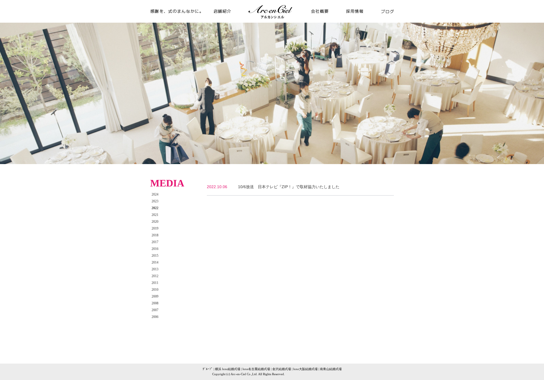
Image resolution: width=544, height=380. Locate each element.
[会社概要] (317, 20)
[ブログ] (383, 20)
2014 (155, 262)
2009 (155, 296)
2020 (155, 222)
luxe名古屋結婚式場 (256, 369)
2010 (155, 290)
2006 (155, 317)
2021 (155, 215)
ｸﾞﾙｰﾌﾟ (208, 369)
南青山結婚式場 (331, 369)
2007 (155, 310)
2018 (155, 235)
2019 (155, 228)
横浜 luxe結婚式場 (227, 369)
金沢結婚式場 (281, 369)
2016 (155, 249)
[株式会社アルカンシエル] (272, 20)
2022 (155, 208)
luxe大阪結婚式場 (305, 369)
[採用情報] (354, 20)
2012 (155, 276)
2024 (155, 194)
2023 (155, 201)
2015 (155, 256)
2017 (155, 242)
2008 (155, 303)
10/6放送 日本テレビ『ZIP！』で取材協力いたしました (288, 186)
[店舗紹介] (226, 20)
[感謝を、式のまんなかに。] (178, 20)
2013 (155, 269)
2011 (155, 283)
